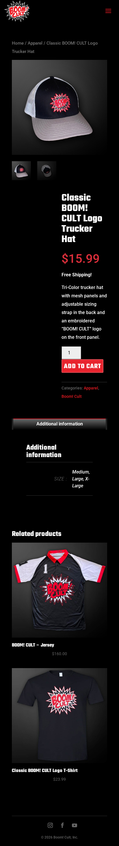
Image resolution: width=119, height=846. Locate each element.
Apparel (35, 43)
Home (18, 43)
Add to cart (82, 366)
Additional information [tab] (59, 424)
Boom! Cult (72, 396)
